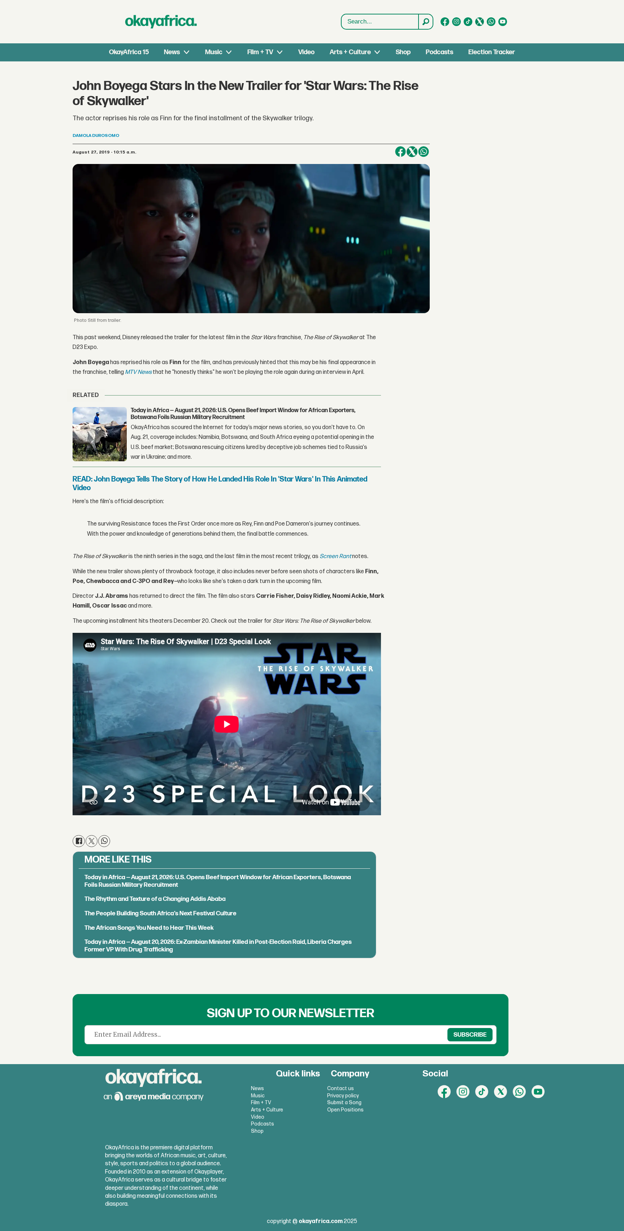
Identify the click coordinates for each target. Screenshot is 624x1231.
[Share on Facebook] (400, 151)
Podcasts (439, 52)
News (172, 52)
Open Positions (345, 1110)
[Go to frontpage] (161, 21)
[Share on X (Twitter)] (412, 151)
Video (306, 52)
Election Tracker (491, 52)
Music (213, 52)
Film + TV (260, 52)
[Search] (425, 21)
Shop (403, 52)
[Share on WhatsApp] (423, 151)
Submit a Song (344, 1103)
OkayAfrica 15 (129, 52)
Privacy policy (343, 1096)
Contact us (340, 1088)
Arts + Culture (350, 52)
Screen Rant (335, 556)
